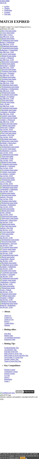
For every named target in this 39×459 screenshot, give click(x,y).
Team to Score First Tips (12, 361)
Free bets (7, 14)
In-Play (6, 6)
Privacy (7, 321)
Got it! (23, 458)
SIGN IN (3, 3)
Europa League (9, 373)
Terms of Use (9, 319)
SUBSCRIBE (5, 1)
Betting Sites (8, 336)
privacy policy (14, 458)
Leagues (7, 12)
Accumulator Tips (10, 350)
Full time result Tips (11, 352)
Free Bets (7, 334)
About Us (7, 316)
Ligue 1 (7, 381)
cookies (11, 456)
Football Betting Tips (11, 348)
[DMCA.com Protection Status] (25, 393)
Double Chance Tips (11, 359)
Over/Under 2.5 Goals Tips (13, 357)
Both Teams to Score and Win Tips (16, 355)
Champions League (11, 372)
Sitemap (7, 325)
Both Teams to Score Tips (13, 353)
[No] (26, 458)
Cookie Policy (9, 323)
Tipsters (7, 8)
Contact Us (8, 317)
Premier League (9, 370)
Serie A (6, 377)
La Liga (7, 375)
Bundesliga (8, 379)
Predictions (8, 10)
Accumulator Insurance (12, 337)
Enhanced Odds (9, 339)
